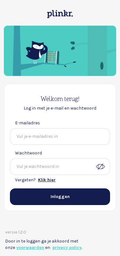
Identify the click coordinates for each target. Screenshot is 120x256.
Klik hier (47, 180)
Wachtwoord (28, 153)
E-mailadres (27, 123)
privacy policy (67, 247)
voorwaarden (30, 247)
